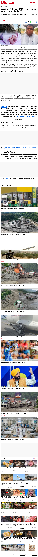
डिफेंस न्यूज (2, 261)
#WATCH (4, 106)
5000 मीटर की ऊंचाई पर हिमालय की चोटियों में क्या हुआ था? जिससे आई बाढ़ (13, 311)
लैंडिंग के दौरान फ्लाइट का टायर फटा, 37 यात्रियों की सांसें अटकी (11, 336)
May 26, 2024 (21, 119)
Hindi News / (2, 4)
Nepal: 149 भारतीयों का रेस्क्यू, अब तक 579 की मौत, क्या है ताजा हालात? (13, 234)
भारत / (5, 4)
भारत (1, 22)
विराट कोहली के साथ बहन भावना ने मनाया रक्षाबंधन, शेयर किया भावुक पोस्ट (13, 362)
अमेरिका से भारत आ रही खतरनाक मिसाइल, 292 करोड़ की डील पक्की (12, 260)
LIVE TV (33, 2)
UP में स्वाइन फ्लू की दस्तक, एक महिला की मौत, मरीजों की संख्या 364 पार (12, 439)
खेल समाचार (2, 364)
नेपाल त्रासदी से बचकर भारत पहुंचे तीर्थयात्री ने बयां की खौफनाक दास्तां (12, 285)
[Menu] (36, 2)
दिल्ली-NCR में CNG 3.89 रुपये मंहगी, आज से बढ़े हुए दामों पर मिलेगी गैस (12, 208)
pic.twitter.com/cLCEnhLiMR (26, 116)
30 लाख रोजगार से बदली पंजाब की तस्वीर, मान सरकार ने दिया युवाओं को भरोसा (13, 388)
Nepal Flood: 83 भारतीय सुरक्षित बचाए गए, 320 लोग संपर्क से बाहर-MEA (13, 413)
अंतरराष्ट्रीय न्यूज (3, 287)
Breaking (7, 178)
